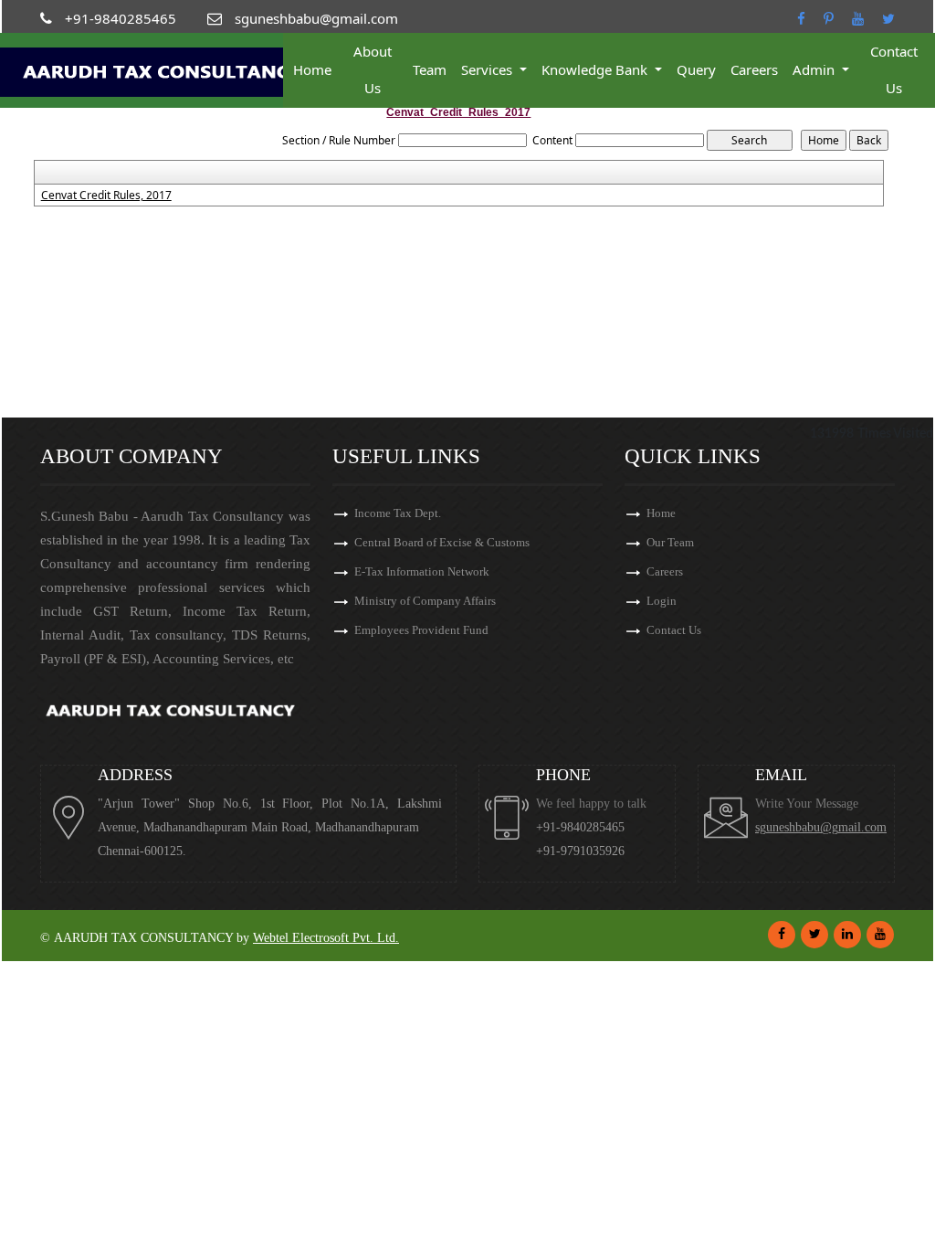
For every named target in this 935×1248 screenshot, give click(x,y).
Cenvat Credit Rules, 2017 (106, 195)
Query (696, 69)
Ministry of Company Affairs (425, 601)
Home (312, 69)
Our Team (670, 542)
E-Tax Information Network (421, 571)
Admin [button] (815, 69)
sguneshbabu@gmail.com (821, 827)
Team (429, 69)
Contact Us (894, 69)
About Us (372, 69)
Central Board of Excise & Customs (442, 542)
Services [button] (488, 69)
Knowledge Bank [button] (596, 69)
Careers (754, 69)
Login (661, 601)
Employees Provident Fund (421, 630)
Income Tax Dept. (397, 513)
